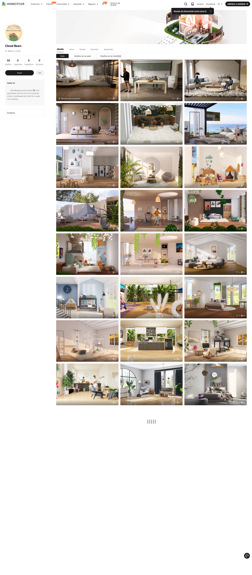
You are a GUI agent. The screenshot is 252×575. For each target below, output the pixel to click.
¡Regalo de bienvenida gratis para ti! (190, 11)
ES (219, 3)
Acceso (200, 3)
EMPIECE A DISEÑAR (236, 3)
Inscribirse (210, 3)
